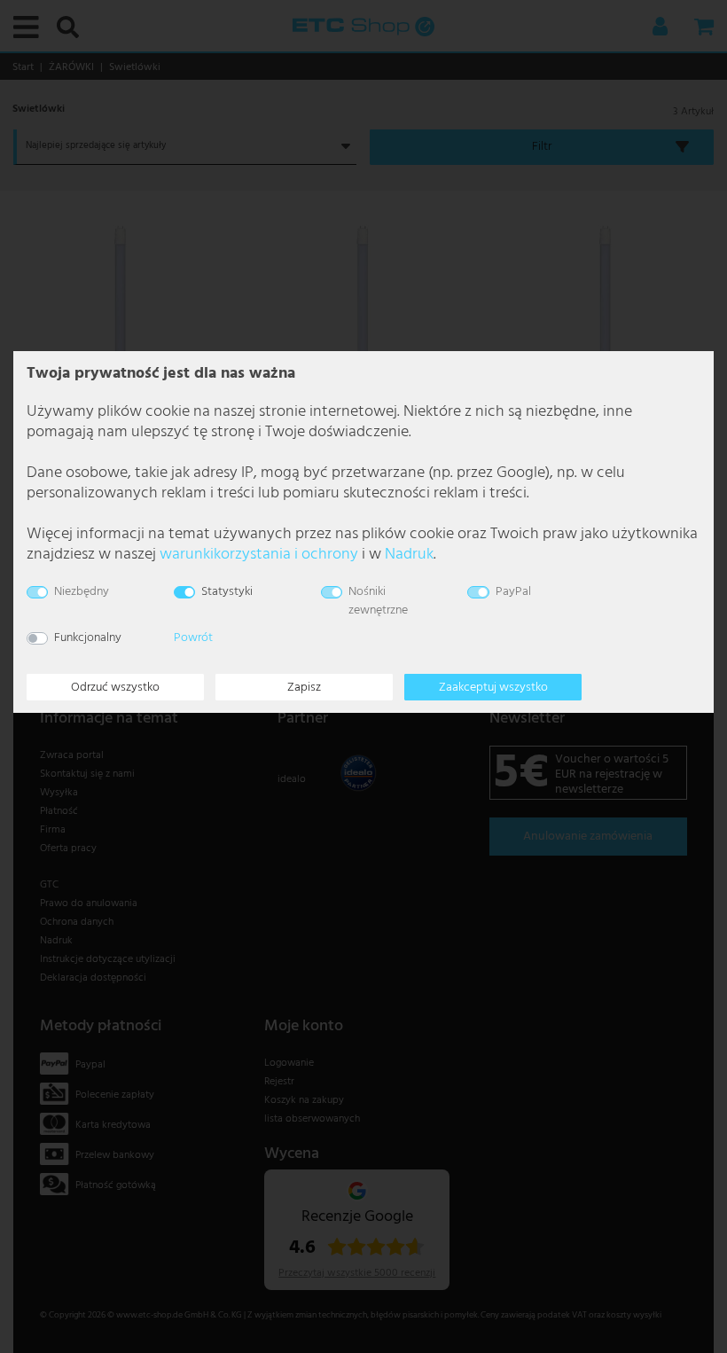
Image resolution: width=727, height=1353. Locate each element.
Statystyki (227, 592)
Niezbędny (81, 592)
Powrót (193, 638)
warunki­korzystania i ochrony (259, 554)
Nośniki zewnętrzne (378, 601)
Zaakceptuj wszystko (493, 687)
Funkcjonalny (87, 638)
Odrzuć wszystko (115, 687)
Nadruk (409, 554)
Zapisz (304, 687)
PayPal (513, 592)
